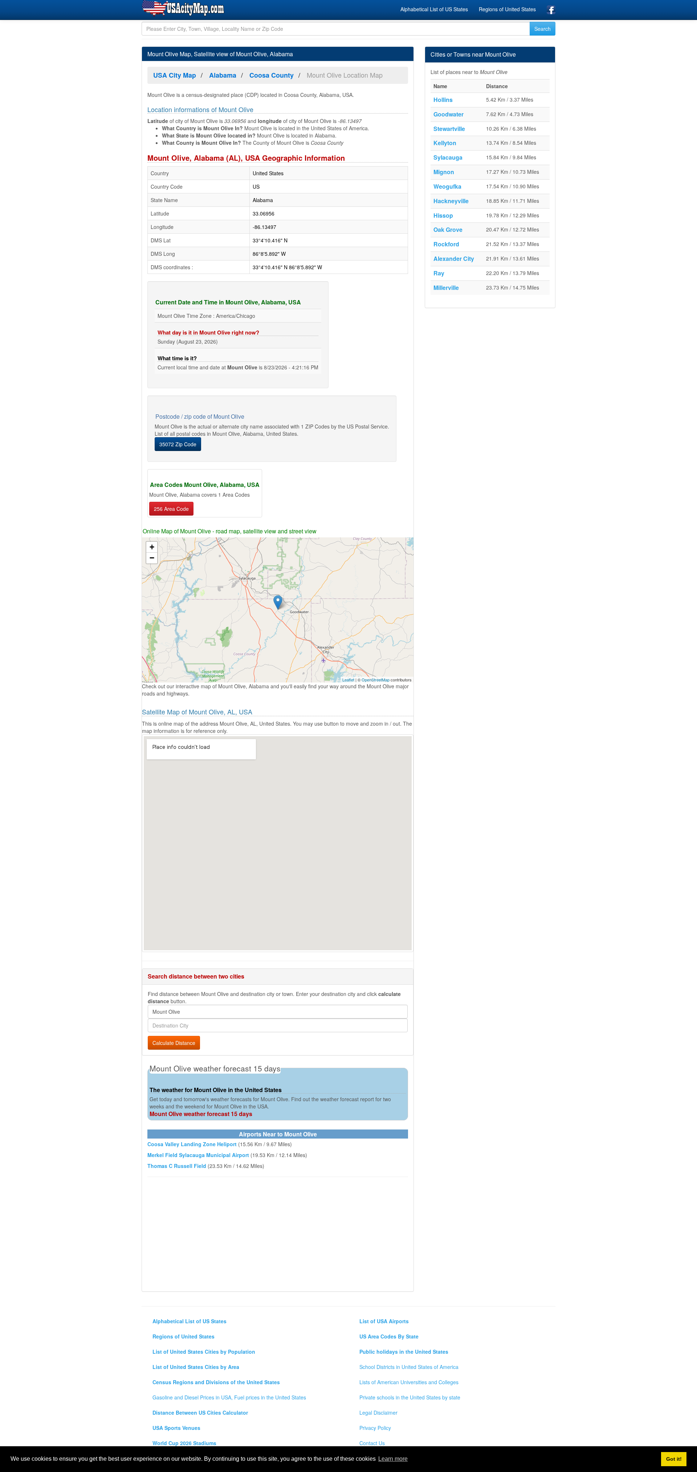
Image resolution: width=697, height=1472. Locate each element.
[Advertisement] (277, 1235)
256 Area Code (171, 508)
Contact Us (372, 1443)
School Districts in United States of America (408, 1366)
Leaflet (348, 679)
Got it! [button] (674, 1459)
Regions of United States (507, 9)
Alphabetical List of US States (434, 9)
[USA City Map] (184, 8)
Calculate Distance (173, 1042)
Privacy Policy (375, 1427)
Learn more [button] (393, 1459)
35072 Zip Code (177, 444)
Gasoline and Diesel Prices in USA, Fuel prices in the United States (229, 1397)
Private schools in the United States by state (409, 1397)
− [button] (152, 557)
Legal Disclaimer (378, 1412)
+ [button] (152, 547)
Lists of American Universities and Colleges (408, 1382)
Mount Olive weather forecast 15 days (201, 1114)
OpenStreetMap (376, 679)
